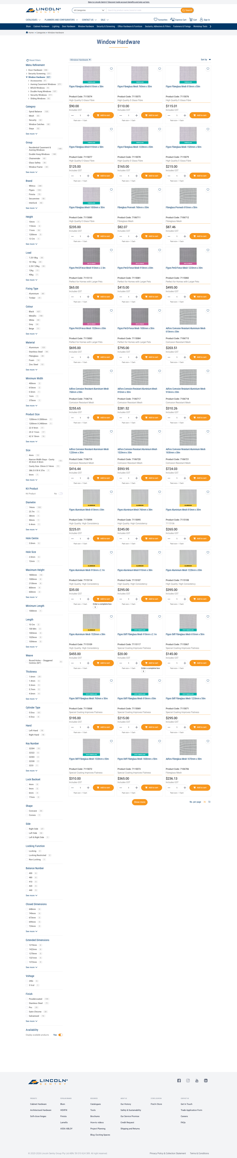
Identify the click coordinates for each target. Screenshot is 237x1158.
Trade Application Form (191, 1110)
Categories (41, 33)
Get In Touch (186, 1104)
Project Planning (97, 1128)
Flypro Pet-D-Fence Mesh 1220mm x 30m (184, 267)
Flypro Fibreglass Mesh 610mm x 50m (86, 86)
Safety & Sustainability (131, 1110)
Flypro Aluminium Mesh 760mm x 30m (135, 509)
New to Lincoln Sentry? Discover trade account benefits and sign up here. (119, 2)
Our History (126, 1104)
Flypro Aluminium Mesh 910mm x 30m (135, 570)
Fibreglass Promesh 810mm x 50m (181, 207)
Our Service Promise (130, 1116)
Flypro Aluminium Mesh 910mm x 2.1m (87, 570)
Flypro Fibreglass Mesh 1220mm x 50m (135, 146)
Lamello (64, 1122)
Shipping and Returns (130, 1128)
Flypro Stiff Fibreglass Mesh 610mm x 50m (185, 634)
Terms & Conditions (199, 1153)
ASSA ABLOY (66, 1128)
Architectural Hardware (40, 1110)
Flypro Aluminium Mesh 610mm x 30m (86, 509)
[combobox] (133, 10)
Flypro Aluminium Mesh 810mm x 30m (183, 509)
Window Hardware (56, 33)
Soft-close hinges (38, 1116)
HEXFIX (63, 1110)
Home (31, 33)
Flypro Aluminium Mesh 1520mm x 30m (87, 634)
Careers (184, 1116)
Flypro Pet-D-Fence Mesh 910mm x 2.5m (87, 267)
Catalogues (95, 1104)
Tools (93, 1110)
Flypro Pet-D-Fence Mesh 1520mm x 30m (87, 328)
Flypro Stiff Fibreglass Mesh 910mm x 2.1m (137, 634)
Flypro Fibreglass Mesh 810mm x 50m (183, 86)
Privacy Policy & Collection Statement (168, 1153)
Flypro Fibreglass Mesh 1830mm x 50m (87, 207)
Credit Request (127, 1122)
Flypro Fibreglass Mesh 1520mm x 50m (183, 146)
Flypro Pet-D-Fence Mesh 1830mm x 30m (136, 328)
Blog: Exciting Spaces (100, 1135)
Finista (63, 1116)
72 (209, 802)
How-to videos (97, 1122)
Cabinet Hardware (38, 1104)
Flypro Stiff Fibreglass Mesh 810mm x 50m (137, 698)
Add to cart (105, 115)
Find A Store (156, 1104)
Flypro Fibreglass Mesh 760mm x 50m (135, 86)
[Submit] (187, 10)
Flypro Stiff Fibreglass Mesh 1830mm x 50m (137, 758)
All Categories (80, 10)
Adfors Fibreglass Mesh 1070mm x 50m (184, 758)
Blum (62, 1104)
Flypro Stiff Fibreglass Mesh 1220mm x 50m (185, 698)
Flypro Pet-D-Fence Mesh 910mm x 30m (135, 267)
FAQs (183, 1122)
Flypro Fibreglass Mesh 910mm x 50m (86, 146)
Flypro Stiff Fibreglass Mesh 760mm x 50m (88, 698)
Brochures (95, 1116)
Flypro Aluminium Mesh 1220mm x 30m (184, 570)
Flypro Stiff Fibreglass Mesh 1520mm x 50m (89, 758)
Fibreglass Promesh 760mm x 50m (133, 207)
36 (205, 802)
